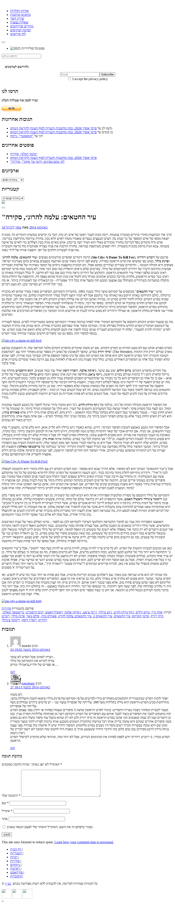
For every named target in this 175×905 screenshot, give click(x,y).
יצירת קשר (17, 18)
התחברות (16, 876)
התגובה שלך (11, 795)
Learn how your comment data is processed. (84, 842)
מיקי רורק (157, 616)
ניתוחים (15, 865)
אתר (5, 819)
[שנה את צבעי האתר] (3, 207)
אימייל (7, 811)
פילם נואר (32, 616)
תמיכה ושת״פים (20, 30)
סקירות (6, 608)
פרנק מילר (18, 616)
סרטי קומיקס (140, 616)
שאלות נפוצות (19, 22)
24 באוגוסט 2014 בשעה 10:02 (30, 649)
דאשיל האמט (54, 612)
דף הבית (16, 849)
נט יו (8, 883)
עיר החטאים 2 (102, 616)
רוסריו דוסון (29, 620)
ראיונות (15, 868)
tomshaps (28, 683)
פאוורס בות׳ (49, 616)
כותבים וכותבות (20, 14)
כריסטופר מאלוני (13, 612)
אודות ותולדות (19, 11)
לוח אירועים (18, 34)
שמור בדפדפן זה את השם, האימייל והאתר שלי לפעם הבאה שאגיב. (50, 827)
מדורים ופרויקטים (21, 26)
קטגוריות (16, 853)
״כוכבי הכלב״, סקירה (23, 154)
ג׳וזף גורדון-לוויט (124, 612)
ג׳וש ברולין (105, 612)
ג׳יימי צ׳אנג (90, 612)
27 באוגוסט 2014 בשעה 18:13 (30, 687)
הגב (12, 672)
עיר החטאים (122, 616)
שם (5, 803)
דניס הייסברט (35, 612)
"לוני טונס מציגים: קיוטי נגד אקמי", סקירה (37, 161)
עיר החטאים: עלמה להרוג (75, 616)
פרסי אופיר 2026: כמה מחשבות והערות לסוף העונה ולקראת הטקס (53, 128)
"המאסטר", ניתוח (22, 136)
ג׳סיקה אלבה (72, 612)
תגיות (14, 857)
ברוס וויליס (143, 612)
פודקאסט (16, 872)
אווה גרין (157, 612)
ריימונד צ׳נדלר (11, 620)
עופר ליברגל (13, 227)
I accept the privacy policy (89, 79)
